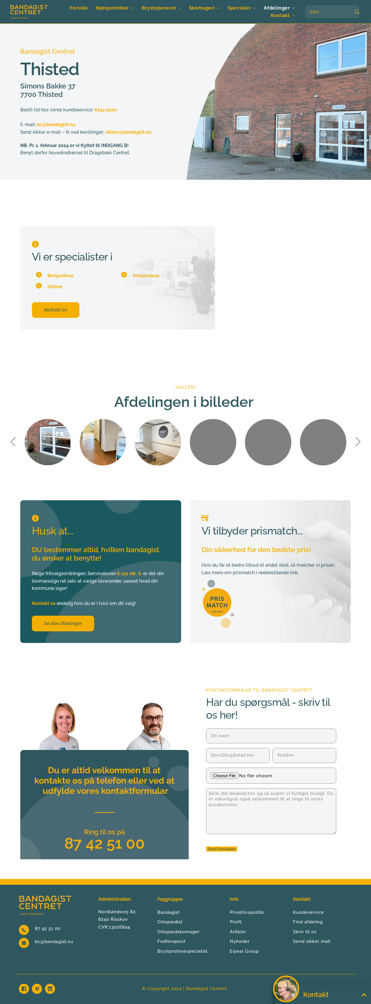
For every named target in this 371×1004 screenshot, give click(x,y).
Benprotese (61, 275)
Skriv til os (305, 931)
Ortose (55, 286)
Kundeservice (308, 912)
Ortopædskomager (178, 931)
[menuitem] (79, 8)
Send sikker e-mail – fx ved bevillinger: (62, 132)
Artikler (238, 931)
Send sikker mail (311, 941)
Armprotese (146, 275)
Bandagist (168, 912)
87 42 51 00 (48, 928)
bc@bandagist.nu (54, 941)
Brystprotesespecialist (182, 951)
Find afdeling (308, 922)
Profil (236, 922)
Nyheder (240, 941)
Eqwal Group (244, 951)
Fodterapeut (171, 941)
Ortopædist (170, 922)
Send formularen (221, 849)
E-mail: (28, 124)
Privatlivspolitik (247, 912)
